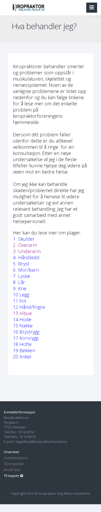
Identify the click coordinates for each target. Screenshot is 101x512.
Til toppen (12, 475)
